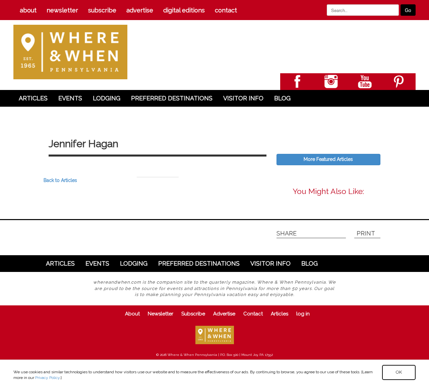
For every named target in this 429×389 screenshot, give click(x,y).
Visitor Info (243, 98)
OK (399, 372)
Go (408, 10)
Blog (282, 98)
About (28, 10)
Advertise (139, 10)
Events (70, 98)
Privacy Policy (47, 377)
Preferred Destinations (171, 98)
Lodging (106, 98)
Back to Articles (60, 180)
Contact (226, 10)
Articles (33, 98)
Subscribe (102, 10)
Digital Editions (184, 10)
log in (303, 314)
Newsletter (62, 10)
